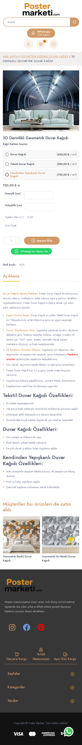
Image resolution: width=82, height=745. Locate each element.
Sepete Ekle (44, 241)
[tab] (11, 278)
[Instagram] (12, 627)
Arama (74, 22)
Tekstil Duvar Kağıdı (22, 164)
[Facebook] (26, 627)
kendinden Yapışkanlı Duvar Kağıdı (28, 174)
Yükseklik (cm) (13, 205)
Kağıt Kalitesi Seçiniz (15, 144)
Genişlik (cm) (13, 193)
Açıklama (11, 276)
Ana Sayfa (10, 56)
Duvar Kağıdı (18, 154)
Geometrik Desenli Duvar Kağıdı (44, 56)
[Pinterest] (41, 627)
